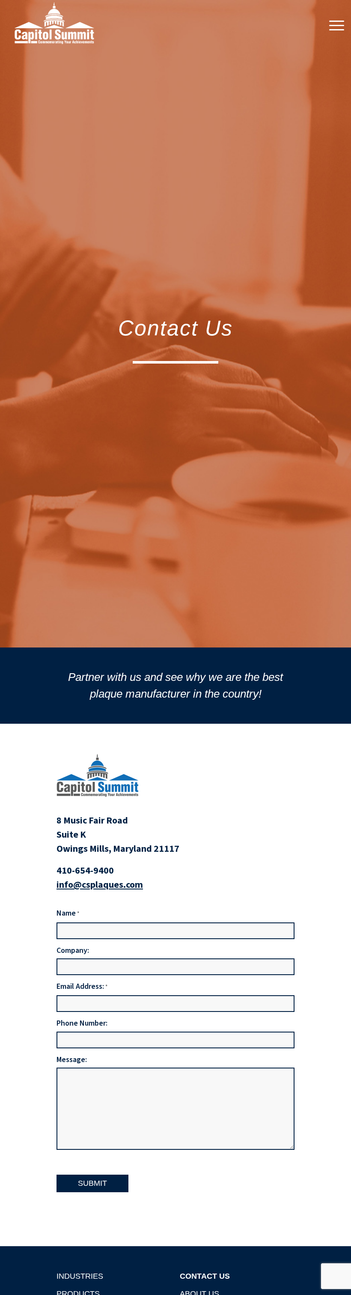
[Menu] (334, 25)
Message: (72, 1059)
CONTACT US (205, 1276)
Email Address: (82, 987)
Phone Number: (82, 1023)
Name (68, 914)
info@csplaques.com (100, 885)
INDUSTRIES (80, 1276)
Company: (73, 950)
